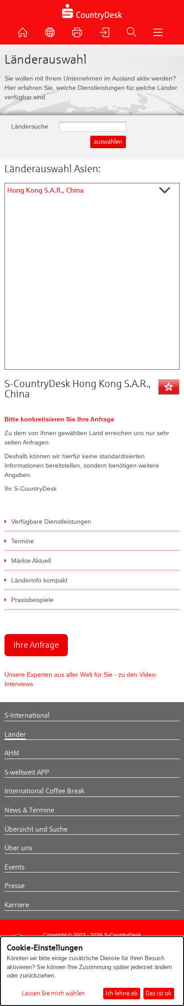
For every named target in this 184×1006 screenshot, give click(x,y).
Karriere (16, 905)
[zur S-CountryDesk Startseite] (92, 19)
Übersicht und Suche (35, 829)
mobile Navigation (160, 35)
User (107, 35)
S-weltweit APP (26, 772)
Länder (15, 735)
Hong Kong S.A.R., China (45, 190)
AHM (11, 753)
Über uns (18, 848)
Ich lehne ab (121, 993)
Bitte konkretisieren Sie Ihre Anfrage (59, 419)
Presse (14, 886)
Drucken (79, 35)
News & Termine (29, 810)
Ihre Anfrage (36, 645)
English (52, 35)
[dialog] (92, 971)
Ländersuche (29, 126)
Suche (133, 34)
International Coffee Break (44, 791)
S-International (27, 715)
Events (14, 867)
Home (25, 35)
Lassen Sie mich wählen (53, 993)
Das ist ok (158, 993)
